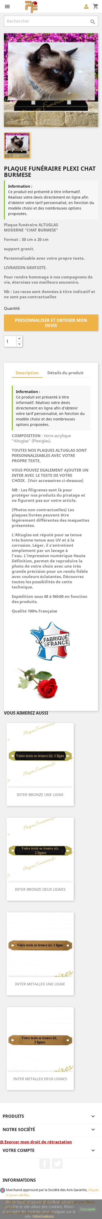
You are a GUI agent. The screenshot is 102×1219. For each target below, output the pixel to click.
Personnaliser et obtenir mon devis (51, 322)
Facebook (44, 1163)
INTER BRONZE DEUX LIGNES (40, 889)
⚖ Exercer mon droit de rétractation (36, 1141)
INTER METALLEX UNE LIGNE (40, 984)
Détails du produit (65, 372)
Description (27, 372)
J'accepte (87, 1209)
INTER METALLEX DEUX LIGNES (40, 1078)
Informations (43, 1216)
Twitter (57, 1163)
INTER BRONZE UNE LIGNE (40, 794)
